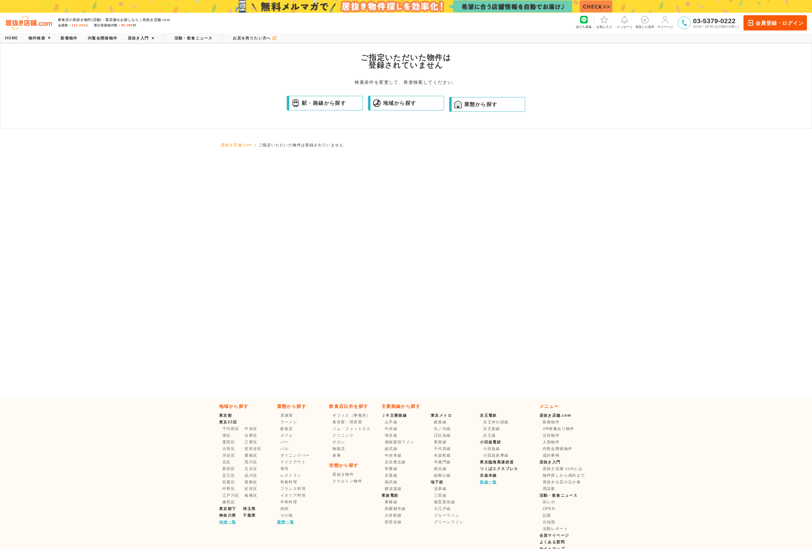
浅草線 (440, 488)
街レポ (549, 502)
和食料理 (289, 482)
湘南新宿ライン (400, 442)
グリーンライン (449, 522)
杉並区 (251, 488)
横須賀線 (393, 488)
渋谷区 (228, 455)
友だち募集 (584, 27)
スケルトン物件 (347, 481)
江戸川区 (230, 495)
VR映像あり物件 (558, 429)
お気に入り (604, 27)
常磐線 (391, 468)
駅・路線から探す (324, 103)
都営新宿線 (444, 502)
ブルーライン (446, 515)
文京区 (251, 468)
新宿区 (228, 468)
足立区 (228, 475)
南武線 (391, 482)
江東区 (251, 442)
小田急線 (491, 448)
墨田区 (228, 442)
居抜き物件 (343, 474)
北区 (226, 462)
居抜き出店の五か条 (562, 482)
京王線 (489, 435)
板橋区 (251, 495)
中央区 (251, 429)
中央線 (391, 429)
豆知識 (549, 522)
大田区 (228, 448)
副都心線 (442, 475)
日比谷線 (442, 435)
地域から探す (399, 103)
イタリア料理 (293, 495)
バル (284, 448)
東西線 (440, 442)
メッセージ (624, 27)
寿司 (284, 468)
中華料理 (289, 502)
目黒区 (228, 482)
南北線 (440, 468)
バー (284, 442)
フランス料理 (293, 488)
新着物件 (551, 422)
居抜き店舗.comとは (562, 468)
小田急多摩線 (495, 455)
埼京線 (391, 435)
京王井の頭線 (495, 422)
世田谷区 (253, 448)
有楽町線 (442, 455)
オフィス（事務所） (351, 415)
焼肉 (284, 508)
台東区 (251, 435)
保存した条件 (644, 27)
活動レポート (555, 528)
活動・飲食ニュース (559, 495)
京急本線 (488, 475)
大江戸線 (442, 508)
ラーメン (289, 422)
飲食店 (286, 429)
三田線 (440, 495)
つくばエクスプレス (499, 468)
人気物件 (551, 442)
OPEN (549, 508)
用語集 (549, 488)
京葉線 (391, 475)
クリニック (343, 435)
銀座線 (440, 422)
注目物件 (551, 435)
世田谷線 (393, 522)
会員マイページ (554, 535)
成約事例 (551, 455)
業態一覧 (285, 522)
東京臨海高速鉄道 (497, 462)
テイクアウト (293, 462)
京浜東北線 (395, 462)
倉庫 (336, 455)
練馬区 (228, 502)
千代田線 (442, 448)
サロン (338, 442)
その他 (286, 515)
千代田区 (230, 429)
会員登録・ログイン (779, 23)
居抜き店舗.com (236, 145)
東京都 (225, 415)
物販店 (338, 448)
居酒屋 (286, 415)
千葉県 (249, 515)
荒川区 (251, 462)
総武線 (391, 448)
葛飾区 (251, 482)
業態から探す (480, 104)
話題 (547, 515)
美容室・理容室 (347, 422)
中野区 (228, 488)
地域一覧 (227, 522)
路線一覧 (488, 482)
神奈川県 (227, 515)
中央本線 (393, 455)
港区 (226, 435)
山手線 (391, 422)
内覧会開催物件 (558, 448)
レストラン (291, 475)
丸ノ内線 (442, 429)
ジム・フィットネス (351, 429)
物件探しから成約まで (564, 475)
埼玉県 (249, 508)
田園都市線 (395, 508)
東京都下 (227, 508)
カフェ (286, 435)
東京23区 (228, 422)
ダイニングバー (295, 455)
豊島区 (251, 455)
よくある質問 (552, 542)
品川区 (251, 475)
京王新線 (491, 429)
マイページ (665, 27)
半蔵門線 (442, 462)
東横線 (391, 502)
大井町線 (393, 515)
